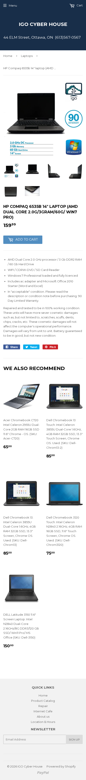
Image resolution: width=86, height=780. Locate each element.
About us (43, 716)
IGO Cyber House (43, 24)
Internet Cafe (43, 711)
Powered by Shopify (61, 766)
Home (7, 56)
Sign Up (74, 739)
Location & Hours (43, 722)
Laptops (27, 56)
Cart (79, 5)
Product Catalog (43, 700)
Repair (43, 706)
